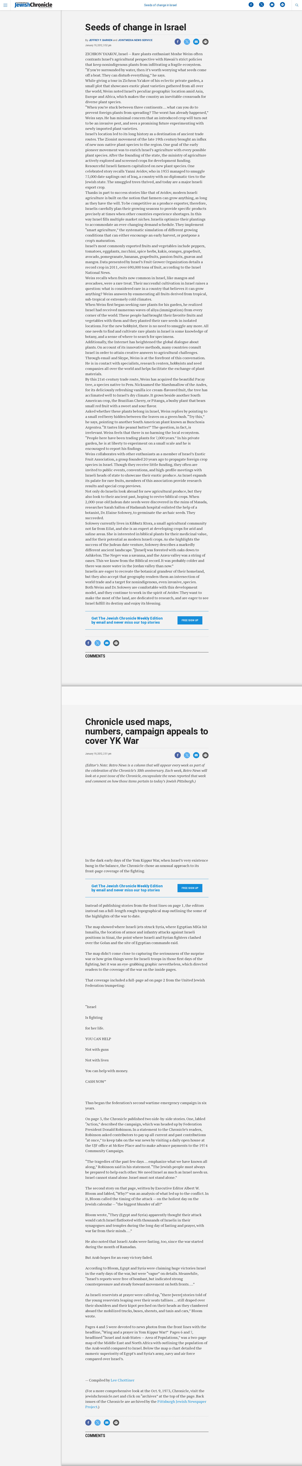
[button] (297, 5)
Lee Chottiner (122, 1380)
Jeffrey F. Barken (100, 40)
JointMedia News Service (135, 40)
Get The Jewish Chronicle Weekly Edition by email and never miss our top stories (127, 620)
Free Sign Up (190, 620)
